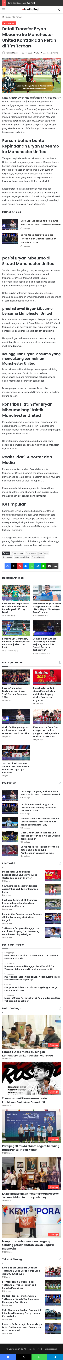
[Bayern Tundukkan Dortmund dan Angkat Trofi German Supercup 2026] (16, 677)
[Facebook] (8, 566)
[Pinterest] (20, 566)
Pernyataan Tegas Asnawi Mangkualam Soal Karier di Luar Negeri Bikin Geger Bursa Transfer (47, 608)
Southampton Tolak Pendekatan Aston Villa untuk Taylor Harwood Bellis (20, 889)
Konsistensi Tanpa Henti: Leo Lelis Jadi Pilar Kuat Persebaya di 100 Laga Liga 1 (15, 608)
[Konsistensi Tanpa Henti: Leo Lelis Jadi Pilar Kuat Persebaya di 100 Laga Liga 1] (16, 593)
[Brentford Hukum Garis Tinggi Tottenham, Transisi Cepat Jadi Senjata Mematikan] (53, 1285)
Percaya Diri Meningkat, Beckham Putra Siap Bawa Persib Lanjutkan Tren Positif (16, 643)
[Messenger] (26, 566)
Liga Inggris (7, 557)
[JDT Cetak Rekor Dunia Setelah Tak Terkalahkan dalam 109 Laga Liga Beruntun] (16, 752)
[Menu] (3, 10)
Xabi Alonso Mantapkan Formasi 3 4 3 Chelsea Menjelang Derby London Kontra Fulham (21, 1313)
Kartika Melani (12, 53)
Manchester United (22, 557)
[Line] (43, 566)
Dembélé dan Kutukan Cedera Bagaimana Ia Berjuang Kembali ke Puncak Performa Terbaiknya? (44, 644)
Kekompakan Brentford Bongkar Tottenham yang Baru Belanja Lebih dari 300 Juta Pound (46, 732)
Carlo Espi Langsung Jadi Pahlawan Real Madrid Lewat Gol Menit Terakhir (15, 730)
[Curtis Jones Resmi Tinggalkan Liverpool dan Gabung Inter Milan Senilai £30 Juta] (10, 238)
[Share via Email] (49, 566)
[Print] (55, 566)
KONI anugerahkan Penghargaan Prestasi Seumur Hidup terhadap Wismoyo (30, 1195)
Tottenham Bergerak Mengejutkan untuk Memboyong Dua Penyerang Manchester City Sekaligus (20, 931)
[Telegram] (37, 566)
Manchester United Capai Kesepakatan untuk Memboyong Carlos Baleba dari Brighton (44, 694)
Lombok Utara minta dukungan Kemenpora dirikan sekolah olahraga (27, 1053)
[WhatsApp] (32, 566)
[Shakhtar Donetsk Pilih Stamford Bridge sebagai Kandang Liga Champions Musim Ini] (53, 904)
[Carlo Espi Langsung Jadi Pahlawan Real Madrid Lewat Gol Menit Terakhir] (10, 224)
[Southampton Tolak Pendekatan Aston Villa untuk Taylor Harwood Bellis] (53, 889)
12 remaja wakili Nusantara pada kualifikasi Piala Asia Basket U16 (24, 1100)
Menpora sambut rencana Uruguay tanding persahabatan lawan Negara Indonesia (28, 1244)
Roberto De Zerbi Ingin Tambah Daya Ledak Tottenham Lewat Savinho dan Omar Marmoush (22, 1327)
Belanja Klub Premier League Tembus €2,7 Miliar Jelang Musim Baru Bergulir (22, 917)
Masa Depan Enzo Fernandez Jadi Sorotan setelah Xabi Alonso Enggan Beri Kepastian (40, 835)
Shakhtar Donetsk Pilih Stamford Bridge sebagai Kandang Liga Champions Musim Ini (20, 903)
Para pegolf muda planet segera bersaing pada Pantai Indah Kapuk (30, 1148)
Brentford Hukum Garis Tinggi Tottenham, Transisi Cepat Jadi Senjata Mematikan (19, 1284)
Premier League (38, 557)
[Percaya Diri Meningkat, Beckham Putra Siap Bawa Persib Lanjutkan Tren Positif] (16, 628)
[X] (14, 566)
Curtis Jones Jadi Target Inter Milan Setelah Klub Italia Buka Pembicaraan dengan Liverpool (40, 849)
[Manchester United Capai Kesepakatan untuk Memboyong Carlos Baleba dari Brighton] (47, 677)
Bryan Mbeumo (17, 553)
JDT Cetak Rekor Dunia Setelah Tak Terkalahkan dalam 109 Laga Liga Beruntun (15, 768)
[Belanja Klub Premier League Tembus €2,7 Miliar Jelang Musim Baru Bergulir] (53, 918)
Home (7, 17)
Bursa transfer (31, 553)
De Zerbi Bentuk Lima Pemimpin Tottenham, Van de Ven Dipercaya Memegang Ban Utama (20, 1299)
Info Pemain (17, 17)
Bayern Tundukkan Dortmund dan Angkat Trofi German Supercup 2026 (14, 693)
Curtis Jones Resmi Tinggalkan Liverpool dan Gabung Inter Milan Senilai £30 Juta (38, 238)
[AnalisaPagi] (31, 9)
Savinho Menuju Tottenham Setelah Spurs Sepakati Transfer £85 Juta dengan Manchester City (40, 821)
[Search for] (59, 10)
